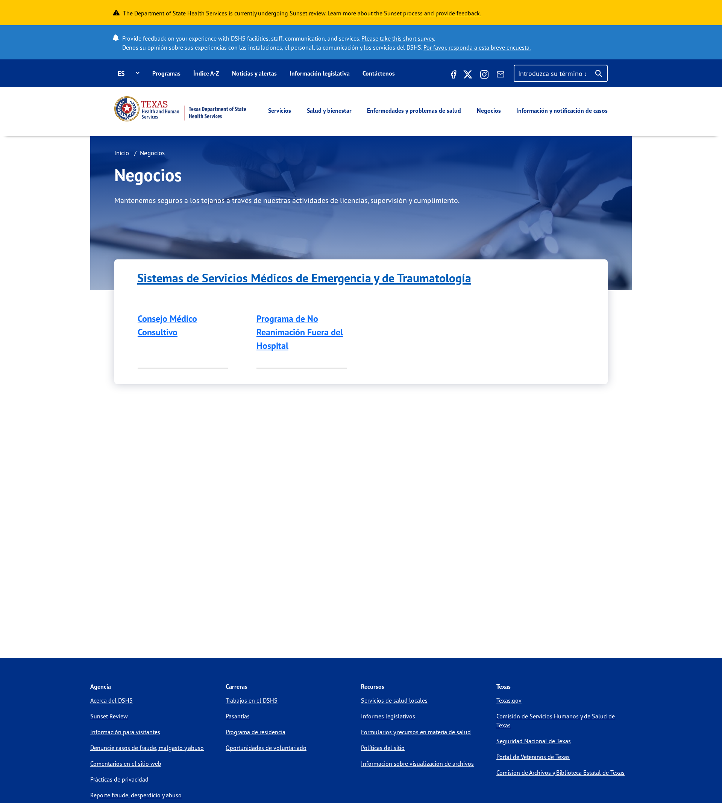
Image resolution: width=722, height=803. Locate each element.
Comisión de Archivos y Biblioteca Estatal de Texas (560, 772)
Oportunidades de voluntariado (266, 747)
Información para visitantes (125, 732)
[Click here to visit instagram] (484, 75)
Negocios (489, 110)
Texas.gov (509, 700)
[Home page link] (180, 108)
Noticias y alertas (254, 73)
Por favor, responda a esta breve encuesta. (477, 47)
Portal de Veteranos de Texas (533, 757)
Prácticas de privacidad (119, 779)
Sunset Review (109, 716)
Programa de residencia (255, 732)
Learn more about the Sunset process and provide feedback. (404, 13)
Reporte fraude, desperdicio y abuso (136, 795)
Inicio (121, 153)
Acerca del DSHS (111, 700)
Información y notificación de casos (562, 110)
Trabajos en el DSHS (252, 700)
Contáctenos (379, 73)
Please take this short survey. (398, 38)
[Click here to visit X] (468, 75)
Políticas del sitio (383, 747)
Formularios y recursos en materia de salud (416, 732)
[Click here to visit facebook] (453, 75)
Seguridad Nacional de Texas (533, 741)
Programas (166, 73)
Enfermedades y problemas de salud (414, 110)
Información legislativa (320, 73)
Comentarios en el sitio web (125, 763)
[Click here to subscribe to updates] (500, 75)
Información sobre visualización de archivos (417, 763)
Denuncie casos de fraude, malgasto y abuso (147, 747)
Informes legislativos (388, 716)
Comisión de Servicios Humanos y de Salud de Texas (555, 720)
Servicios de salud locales (394, 700)
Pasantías (238, 716)
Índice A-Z (206, 73)
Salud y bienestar (329, 110)
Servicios (279, 110)
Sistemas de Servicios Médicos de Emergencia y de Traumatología (304, 278)
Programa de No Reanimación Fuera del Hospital (299, 332)
